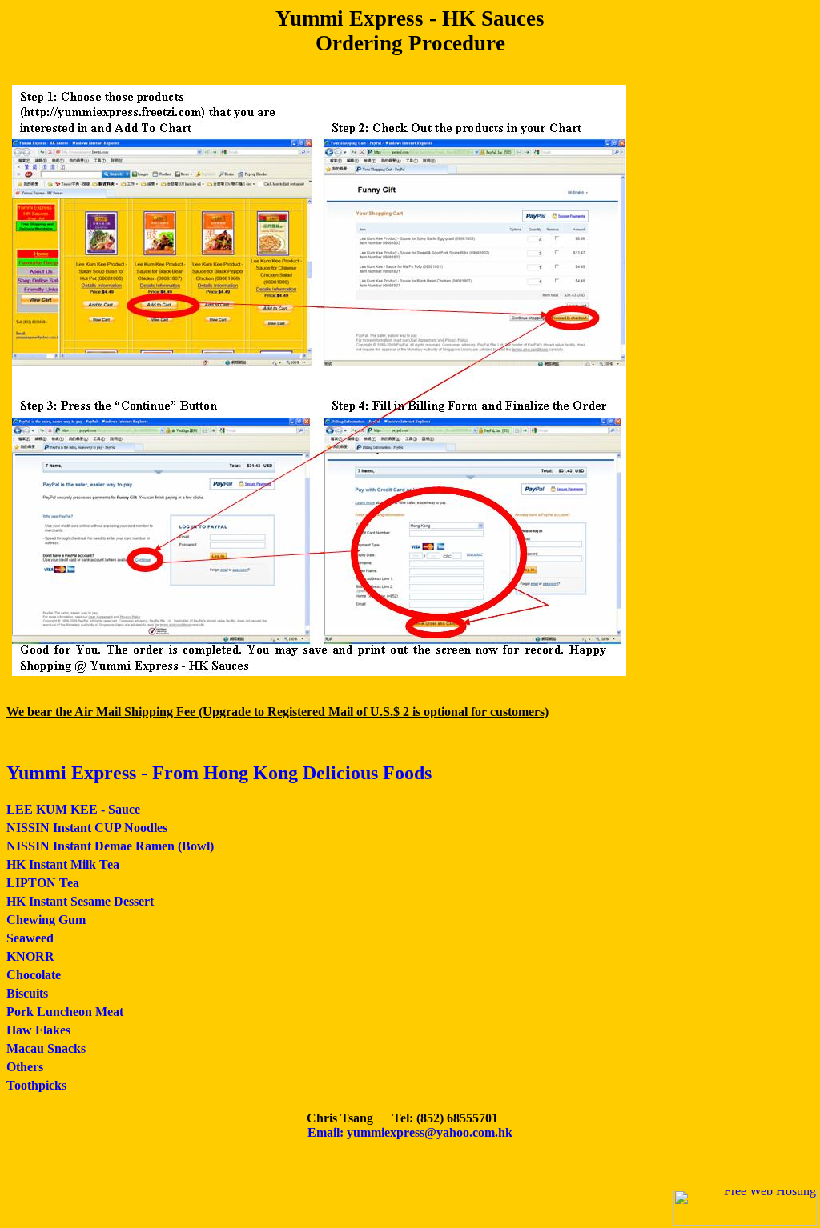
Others (24, 1067)
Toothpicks (36, 1085)
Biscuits (27, 993)
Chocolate (33, 975)
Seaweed (30, 938)
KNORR (30, 956)
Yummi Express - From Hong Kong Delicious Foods (219, 772)
